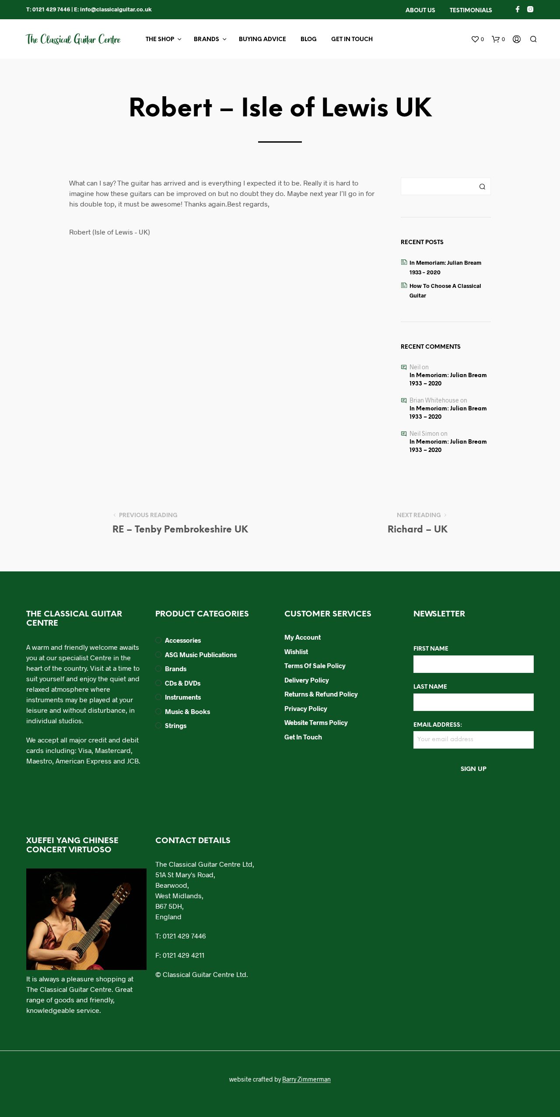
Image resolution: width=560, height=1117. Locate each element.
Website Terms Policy (316, 722)
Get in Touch (352, 39)
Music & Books (187, 711)
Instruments (183, 697)
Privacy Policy (305, 708)
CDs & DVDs (182, 683)
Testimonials (471, 11)
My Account (302, 637)
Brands (206, 39)
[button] (477, 39)
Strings (175, 725)
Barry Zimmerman (306, 1079)
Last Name (430, 687)
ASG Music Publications (201, 654)
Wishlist (296, 651)
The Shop (160, 39)
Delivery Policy (306, 680)
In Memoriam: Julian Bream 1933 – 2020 (448, 380)
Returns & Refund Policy (321, 694)
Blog (309, 39)
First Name (430, 649)
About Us (420, 11)
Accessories (183, 640)
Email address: (437, 725)
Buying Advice (262, 39)
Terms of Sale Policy (315, 665)
